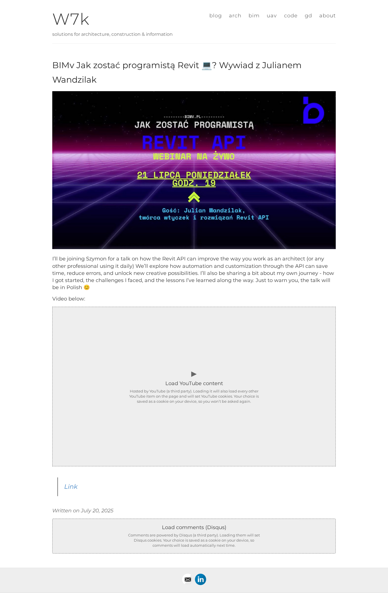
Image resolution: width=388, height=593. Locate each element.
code (291, 15)
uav (272, 15)
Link (71, 486)
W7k (70, 19)
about (327, 15)
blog (215, 15)
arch (235, 15)
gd (308, 15)
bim (254, 15)
